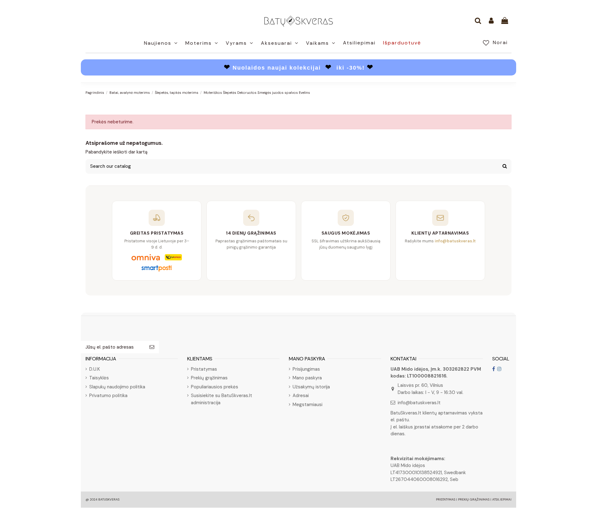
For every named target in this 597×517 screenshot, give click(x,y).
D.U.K (94, 369)
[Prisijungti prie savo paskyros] (491, 21)
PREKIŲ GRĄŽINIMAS (473, 499)
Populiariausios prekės (214, 387)
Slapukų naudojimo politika (117, 387)
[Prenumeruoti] (152, 347)
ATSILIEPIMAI (501, 499)
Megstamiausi (307, 404)
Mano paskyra (307, 378)
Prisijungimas (306, 369)
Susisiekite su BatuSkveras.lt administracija (221, 399)
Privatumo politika (108, 395)
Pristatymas (204, 369)
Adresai (301, 395)
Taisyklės (99, 378)
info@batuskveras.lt (419, 403)
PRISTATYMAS (445, 499)
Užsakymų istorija (311, 387)
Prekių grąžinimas (209, 378)
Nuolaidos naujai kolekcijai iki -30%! (298, 68)
